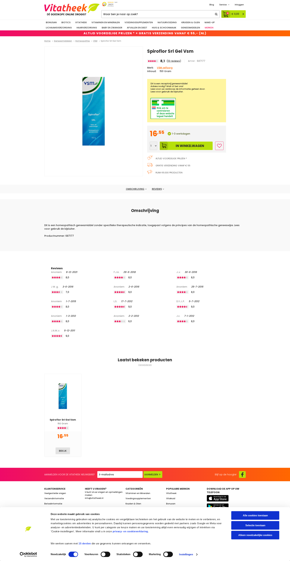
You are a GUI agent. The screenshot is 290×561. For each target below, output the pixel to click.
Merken (209, 27)
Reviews (157, 189)
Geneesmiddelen (190, 27)
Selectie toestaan (255, 525)
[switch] (105, 554)
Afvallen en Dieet (137, 27)
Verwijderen (145, 364)
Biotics (65, 22)
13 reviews (174, 61)
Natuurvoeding (167, 22)
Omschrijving (135, 189)
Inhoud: (151, 71)
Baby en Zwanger (112, 27)
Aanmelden (151, 474)
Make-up (210, 22)
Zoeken (216, 14)
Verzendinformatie (54, 498)
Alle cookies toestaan (255, 515)
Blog (211, 4)
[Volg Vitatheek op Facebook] (242, 474)
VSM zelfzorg (165, 67)
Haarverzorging (87, 27)
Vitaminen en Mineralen (105, 22)
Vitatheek (81, 22)
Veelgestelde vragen (55, 493)
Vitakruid (170, 498)
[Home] (72, 9)
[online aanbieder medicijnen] (187, 108)
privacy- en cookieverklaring (130, 531)
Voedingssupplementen (139, 22)
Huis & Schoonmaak (164, 27)
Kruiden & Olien (190, 22)
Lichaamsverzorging (59, 27)
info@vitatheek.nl (94, 498)
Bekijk (63, 450)
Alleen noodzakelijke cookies (255, 535)
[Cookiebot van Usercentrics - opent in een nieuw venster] (28, 554)
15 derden (85, 543)
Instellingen (186, 554)
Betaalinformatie (53, 503)
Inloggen (239, 4)
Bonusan (51, 22)
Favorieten (219, 146)
